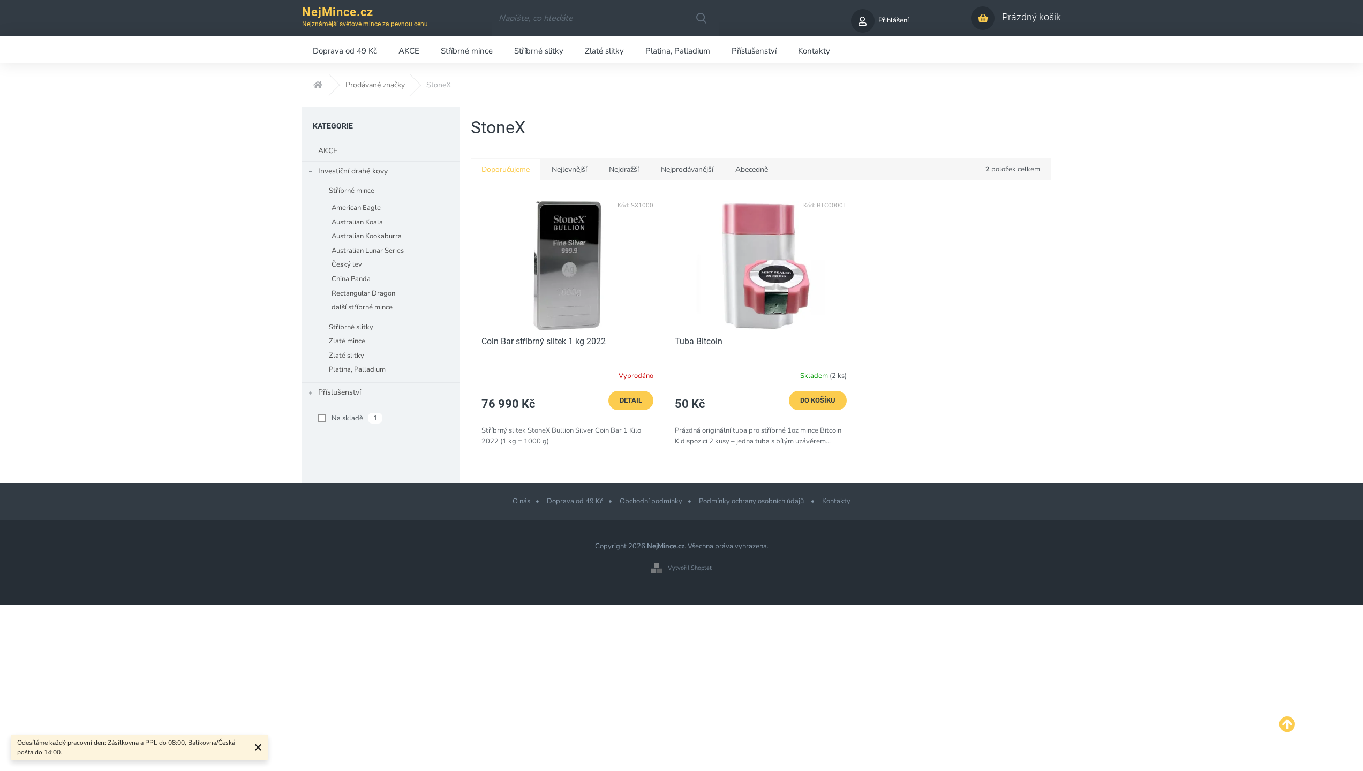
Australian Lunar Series (368, 250)
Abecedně (751, 169)
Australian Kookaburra (367, 236)
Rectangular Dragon (363, 293)
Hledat (701, 18)
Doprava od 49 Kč (575, 501)
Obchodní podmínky (651, 501)
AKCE (327, 151)
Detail (631, 400)
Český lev (347, 264)
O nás (521, 501)
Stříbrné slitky (351, 327)
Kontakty (836, 501)
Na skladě (355, 418)
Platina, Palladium (357, 369)
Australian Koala (357, 222)
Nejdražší (624, 169)
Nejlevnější (569, 169)
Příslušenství (339, 392)
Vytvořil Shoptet (690, 568)
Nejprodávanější (687, 169)
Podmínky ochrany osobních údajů (752, 501)
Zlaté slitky (346, 355)
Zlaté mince (347, 341)
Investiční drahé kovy (353, 171)
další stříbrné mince (362, 307)
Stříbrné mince (351, 190)
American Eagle (356, 208)
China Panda (351, 279)
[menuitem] (345, 49)
